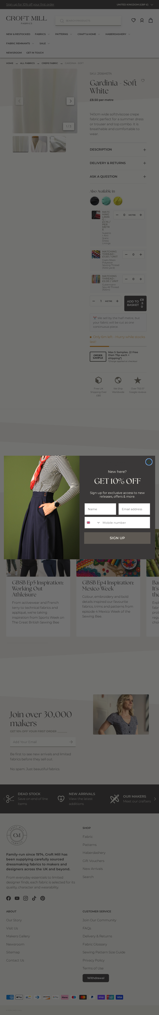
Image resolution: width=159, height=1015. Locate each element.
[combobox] (93, 522)
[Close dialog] (149, 462)
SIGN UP (117, 538)
